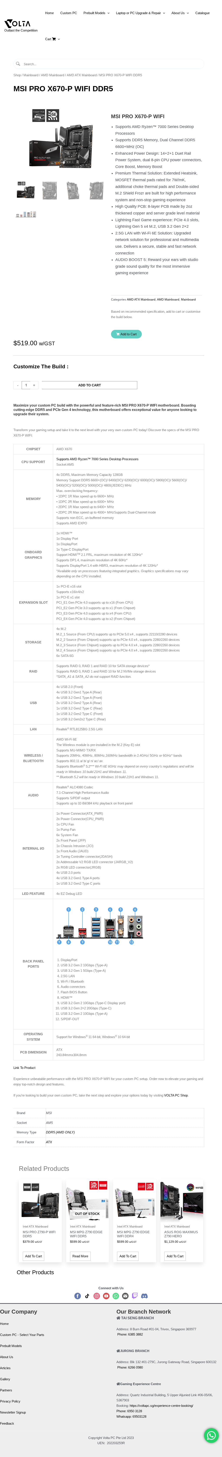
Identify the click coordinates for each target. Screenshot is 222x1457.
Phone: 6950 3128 (129, 1411)
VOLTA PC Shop (176, 1095)
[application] (107, 13)
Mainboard (30, 75)
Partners (6, 1390)
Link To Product (24, 1068)
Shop (17, 75)
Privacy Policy (10, 1401)
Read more (80, 1256)
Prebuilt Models (11, 1346)
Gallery (5, 1379)
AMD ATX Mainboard (82, 75)
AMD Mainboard (52, 75)
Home (4, 1324)
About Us (6, 1357)
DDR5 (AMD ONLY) (60, 1132)
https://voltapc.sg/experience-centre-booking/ (161, 1405)
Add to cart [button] (33, 1256)
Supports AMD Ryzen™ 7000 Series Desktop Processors (97, 459)
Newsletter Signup (13, 1412)
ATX (49, 1142)
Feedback (7, 1423)
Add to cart (89, 385)
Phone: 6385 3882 (129, 1334)
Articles (5, 1368)
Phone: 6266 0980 (129, 1367)
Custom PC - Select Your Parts (22, 1335)
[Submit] (18, 64)
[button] (126, 334)
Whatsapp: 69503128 (131, 1416)
